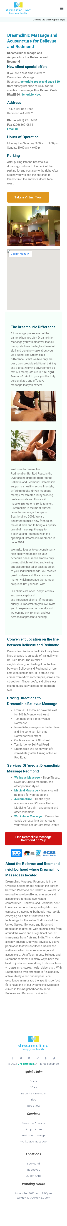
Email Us (13, 129)
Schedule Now (30, 94)
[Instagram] (37, 1058)
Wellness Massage (27, 777)
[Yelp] (46, 1058)
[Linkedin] (29, 1058)
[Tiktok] (54, 1058)
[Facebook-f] (12, 1058)
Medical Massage (26, 790)
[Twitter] (21, 1058)
